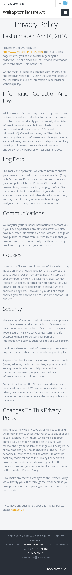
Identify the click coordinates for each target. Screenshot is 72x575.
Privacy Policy (36, 553)
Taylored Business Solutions (35, 544)
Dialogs (43, 549)
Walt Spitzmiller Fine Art (23, 12)
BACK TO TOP (55, 569)
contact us (17, 509)
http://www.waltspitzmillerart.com (23, 51)
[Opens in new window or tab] (66, 3)
